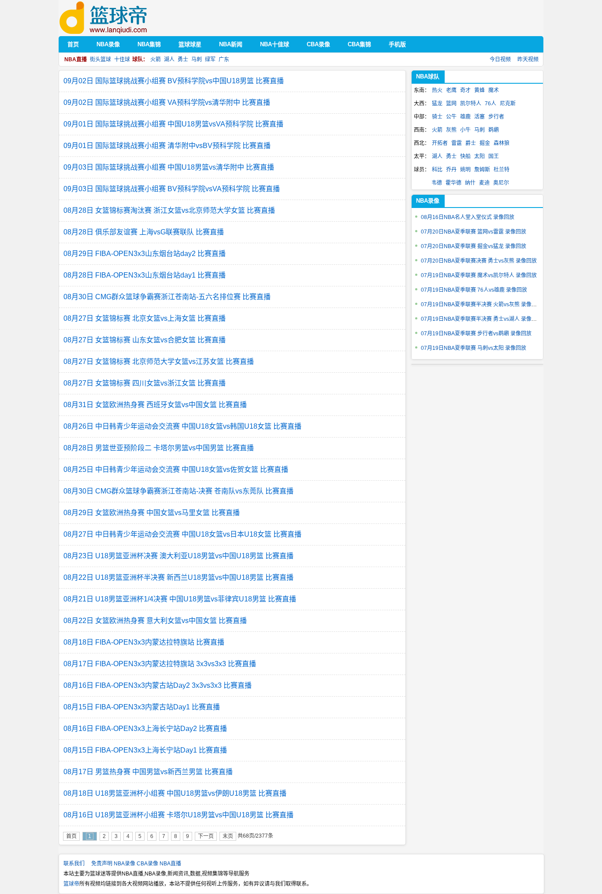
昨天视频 (528, 59)
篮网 (451, 103)
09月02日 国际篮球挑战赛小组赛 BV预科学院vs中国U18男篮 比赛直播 (173, 81)
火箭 (155, 59)
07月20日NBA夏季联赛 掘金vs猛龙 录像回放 (473, 246)
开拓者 (440, 143)
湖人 (169, 59)
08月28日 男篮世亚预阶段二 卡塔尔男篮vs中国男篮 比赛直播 (158, 448)
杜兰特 (501, 170)
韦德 (436, 183)
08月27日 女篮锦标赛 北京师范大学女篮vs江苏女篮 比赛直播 (158, 361)
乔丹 (451, 170)
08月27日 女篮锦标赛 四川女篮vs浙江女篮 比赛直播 (144, 383)
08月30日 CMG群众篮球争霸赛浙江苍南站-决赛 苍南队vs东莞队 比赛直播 (178, 491)
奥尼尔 (501, 183)
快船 (465, 156)
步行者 (496, 117)
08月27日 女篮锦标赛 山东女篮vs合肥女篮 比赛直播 (144, 340)
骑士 (437, 117)
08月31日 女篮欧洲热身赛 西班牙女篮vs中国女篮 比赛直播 (155, 404)
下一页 (206, 836)
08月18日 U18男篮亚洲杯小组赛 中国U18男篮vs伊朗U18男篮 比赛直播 (174, 793)
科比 (437, 170)
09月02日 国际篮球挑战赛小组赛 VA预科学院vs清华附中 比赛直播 (166, 102)
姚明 (465, 170)
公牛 (451, 117)
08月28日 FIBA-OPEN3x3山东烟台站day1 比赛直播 (144, 275)
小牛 (465, 130)
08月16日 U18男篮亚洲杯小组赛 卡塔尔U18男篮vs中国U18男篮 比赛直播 (178, 815)
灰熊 (451, 130)
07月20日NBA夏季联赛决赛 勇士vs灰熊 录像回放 (479, 261)
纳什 (470, 183)
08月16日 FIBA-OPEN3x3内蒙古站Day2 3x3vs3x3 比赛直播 (157, 685)
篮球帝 (117, 17)
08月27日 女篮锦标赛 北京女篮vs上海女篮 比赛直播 (144, 318)
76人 (490, 103)
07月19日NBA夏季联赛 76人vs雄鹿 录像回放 (474, 290)
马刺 (196, 59)
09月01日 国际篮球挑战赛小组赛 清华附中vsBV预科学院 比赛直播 (167, 145)
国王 (493, 156)
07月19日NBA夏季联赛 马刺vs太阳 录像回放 (473, 348)
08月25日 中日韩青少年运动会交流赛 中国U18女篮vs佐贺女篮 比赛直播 (175, 469)
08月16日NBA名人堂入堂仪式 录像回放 (467, 217)
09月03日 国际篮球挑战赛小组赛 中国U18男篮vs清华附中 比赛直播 (168, 167)
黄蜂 (479, 90)
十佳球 (122, 59)
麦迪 (484, 183)
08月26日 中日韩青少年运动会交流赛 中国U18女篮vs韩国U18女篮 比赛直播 (182, 426)
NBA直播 (170, 864)
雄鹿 (465, 117)
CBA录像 (147, 864)
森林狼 (501, 143)
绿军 (210, 59)
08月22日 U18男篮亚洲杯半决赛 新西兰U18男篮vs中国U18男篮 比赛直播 (178, 577)
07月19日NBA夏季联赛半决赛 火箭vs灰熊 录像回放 (481, 304)
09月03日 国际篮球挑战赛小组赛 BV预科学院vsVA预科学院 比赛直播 (171, 189)
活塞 (479, 117)
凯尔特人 (470, 103)
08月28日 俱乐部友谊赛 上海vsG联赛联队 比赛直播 (143, 232)
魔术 (493, 90)
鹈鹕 (493, 130)
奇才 (465, 90)
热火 (437, 90)
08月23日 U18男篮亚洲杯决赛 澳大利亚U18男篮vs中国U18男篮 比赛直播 (178, 556)
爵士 (470, 143)
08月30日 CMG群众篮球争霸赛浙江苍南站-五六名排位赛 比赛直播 (167, 296)
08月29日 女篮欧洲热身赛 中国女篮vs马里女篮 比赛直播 (151, 512)
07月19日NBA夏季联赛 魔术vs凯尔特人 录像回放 (479, 275)
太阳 (479, 156)
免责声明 (101, 864)
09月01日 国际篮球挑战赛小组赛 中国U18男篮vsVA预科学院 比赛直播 (173, 124)
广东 (224, 59)
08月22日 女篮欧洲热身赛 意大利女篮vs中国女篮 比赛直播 (155, 620)
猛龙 (437, 103)
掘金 (484, 143)
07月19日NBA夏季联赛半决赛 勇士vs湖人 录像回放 (481, 319)
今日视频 (500, 59)
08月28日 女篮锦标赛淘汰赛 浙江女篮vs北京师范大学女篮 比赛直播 (169, 210)
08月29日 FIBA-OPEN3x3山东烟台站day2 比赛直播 (144, 253)
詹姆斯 (482, 170)
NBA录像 (124, 864)
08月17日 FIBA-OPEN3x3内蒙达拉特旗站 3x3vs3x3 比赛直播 (159, 664)
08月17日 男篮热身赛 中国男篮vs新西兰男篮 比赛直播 (148, 771)
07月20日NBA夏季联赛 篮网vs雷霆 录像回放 (473, 232)
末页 (228, 836)
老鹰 (451, 90)
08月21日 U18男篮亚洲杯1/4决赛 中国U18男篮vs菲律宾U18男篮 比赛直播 (179, 599)
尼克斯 (508, 103)
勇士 (183, 59)
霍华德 (453, 183)
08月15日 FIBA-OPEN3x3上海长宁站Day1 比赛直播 (145, 750)
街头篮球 (100, 59)
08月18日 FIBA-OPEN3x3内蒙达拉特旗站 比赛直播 (143, 642)
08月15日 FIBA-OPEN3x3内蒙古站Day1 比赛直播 (141, 707)
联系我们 (74, 864)
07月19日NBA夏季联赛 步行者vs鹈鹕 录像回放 (476, 333)
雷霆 (456, 143)
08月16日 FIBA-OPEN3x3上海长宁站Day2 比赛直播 (145, 728)
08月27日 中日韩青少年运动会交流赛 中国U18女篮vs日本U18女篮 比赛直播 (182, 534)
